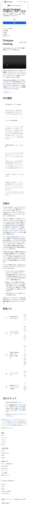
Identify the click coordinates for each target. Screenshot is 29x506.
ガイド (2, 435)
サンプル (3, 440)
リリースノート (4, 470)
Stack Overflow (4, 466)
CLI (6, 218)
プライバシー (9, 499)
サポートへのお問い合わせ (7, 463)
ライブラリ (3, 442)
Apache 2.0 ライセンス (12, 422)
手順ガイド (17, 410)
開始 (14, 23)
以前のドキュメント (5, 475)
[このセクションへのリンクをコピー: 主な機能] (13, 98)
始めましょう (7, 92)
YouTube (3, 457)
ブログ (2, 450)
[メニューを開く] (2, 1)
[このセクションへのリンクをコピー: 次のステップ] (17, 399)
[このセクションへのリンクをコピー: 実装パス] (13, 309)
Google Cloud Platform (6, 491)
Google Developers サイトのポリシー (15, 424)
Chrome (3, 486)
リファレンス (4, 437)
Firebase (3, 489)
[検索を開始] (18, 2)
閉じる (14, 19)
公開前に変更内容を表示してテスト (15, 237)
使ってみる (18, 402)
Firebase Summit (5, 453)
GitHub (2, 444)
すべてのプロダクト (5, 493)
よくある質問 (4, 473)
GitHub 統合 (11, 168)
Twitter (2, 455)
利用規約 (3, 499)
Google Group (4, 468)
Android (3, 484)
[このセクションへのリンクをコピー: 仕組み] (11, 204)
